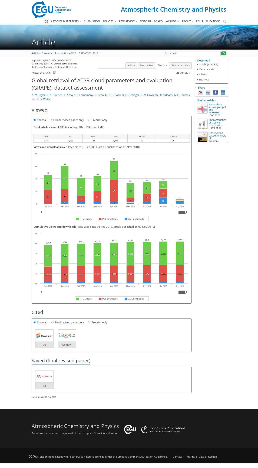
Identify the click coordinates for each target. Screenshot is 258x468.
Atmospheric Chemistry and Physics (173, 9)
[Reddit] (208, 92)
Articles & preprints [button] (65, 21)
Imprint (190, 456)
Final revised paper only (69, 120)
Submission (92, 21)
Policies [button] (108, 21)
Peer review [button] (127, 21)
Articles (36, 53)
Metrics (162, 65)
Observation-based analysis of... (217, 135)
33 (44, 386)
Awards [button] (171, 21)
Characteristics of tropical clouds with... (217, 122)
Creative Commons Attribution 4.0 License (142, 456)
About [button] (186, 21)
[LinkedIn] (223, 92)
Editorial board (151, 21)
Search (66, 345)
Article (131, 65)
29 (44, 345)
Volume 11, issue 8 (55, 53)
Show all (42, 120)
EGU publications (208, 21)
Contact (177, 456)
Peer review (146, 65)
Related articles (180, 65)
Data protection (208, 456)
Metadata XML (207, 69)
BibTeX (203, 74)
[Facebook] (215, 92)
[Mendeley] (200, 92)
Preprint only (99, 120)
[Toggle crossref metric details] (44, 335)
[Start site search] (223, 53)
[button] (166, 53)
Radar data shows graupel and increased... (217, 108)
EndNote (204, 79)
